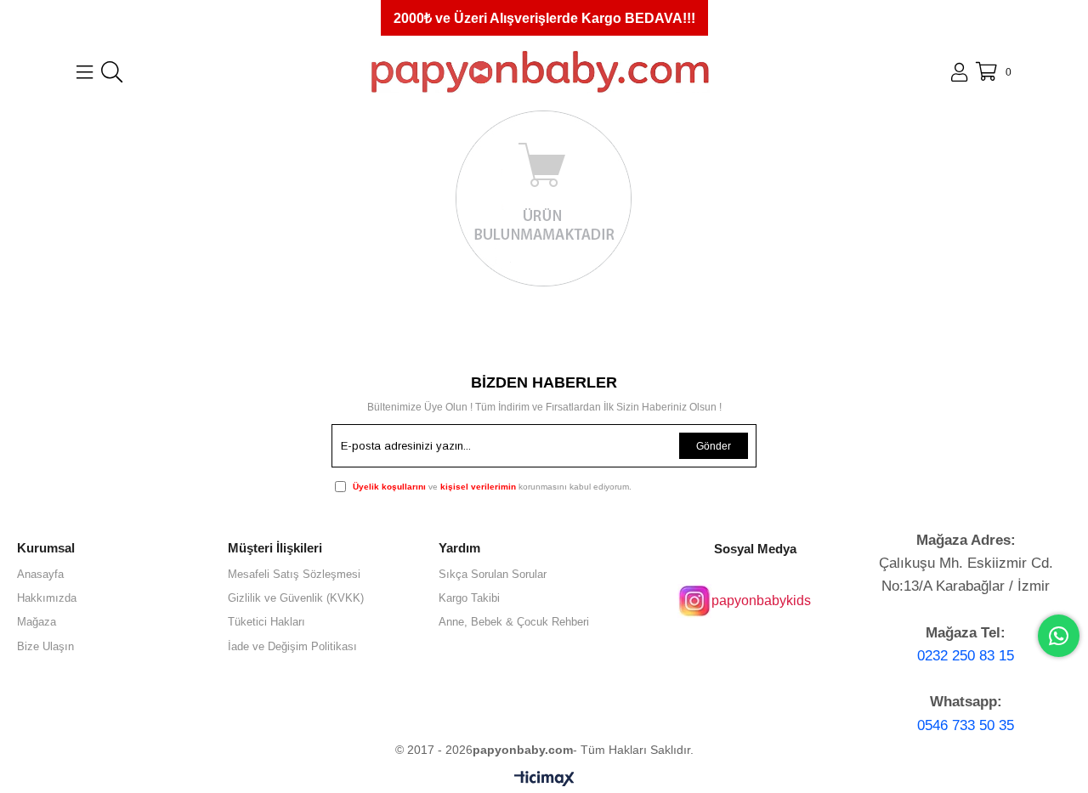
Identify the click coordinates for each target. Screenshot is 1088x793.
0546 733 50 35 (965, 725)
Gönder (713, 446)
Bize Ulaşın (45, 646)
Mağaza (36, 621)
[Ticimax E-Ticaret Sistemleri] (544, 780)
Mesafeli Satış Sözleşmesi (294, 574)
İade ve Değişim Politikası (292, 646)
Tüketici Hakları (266, 621)
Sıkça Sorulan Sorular (493, 574)
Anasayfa (40, 574)
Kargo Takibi (469, 598)
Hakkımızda (46, 598)
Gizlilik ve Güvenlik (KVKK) (296, 598)
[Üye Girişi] (959, 72)
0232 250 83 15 (965, 656)
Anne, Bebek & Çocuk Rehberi (514, 621)
